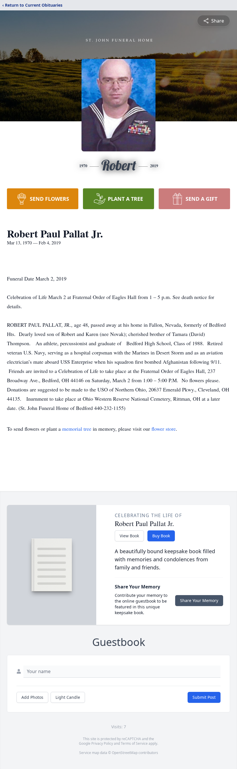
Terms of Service (134, 743)
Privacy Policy (102, 743)
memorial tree (76, 428)
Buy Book (161, 535)
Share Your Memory (199, 600)
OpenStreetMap (125, 752)
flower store (163, 428)
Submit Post (204, 697)
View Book (129, 535)
